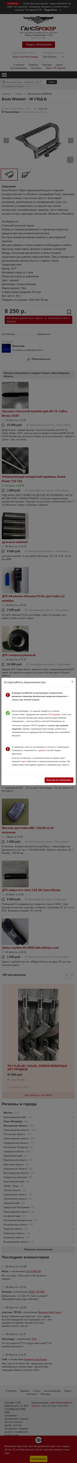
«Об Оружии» (54, 714)
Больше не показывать (59, 780)
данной (42, 750)
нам (23, 761)
